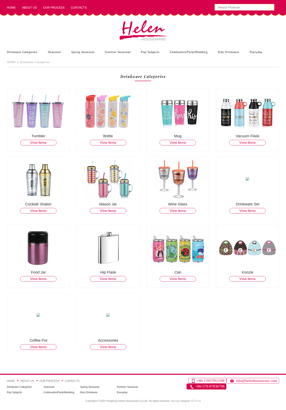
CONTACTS (79, 7)
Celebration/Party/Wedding (188, 52)
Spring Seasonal (82, 52)
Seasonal (54, 52)
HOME (11, 7)
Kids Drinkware (228, 52)
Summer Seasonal (117, 52)
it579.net (196, 401)
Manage (175, 401)
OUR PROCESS (53, 7)
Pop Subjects (150, 52)
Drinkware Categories (22, 52)
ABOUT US (29, 7)
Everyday (256, 52)
